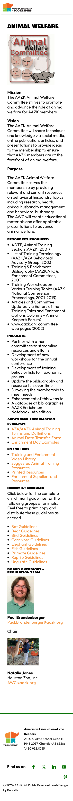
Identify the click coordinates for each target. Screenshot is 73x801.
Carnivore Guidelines (30, 539)
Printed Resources (27, 472)
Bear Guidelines (25, 530)
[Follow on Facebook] (33, 767)
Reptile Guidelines (27, 557)
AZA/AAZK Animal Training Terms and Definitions (35, 431)
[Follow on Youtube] (64, 767)
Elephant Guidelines (29, 544)
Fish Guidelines (24, 548)
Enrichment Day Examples (35, 442)
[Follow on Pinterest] (65, 777)
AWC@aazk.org (21, 682)
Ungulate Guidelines (29, 561)
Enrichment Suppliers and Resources (34, 478)
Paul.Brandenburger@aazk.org (35, 622)
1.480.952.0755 (34, 748)
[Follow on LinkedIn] (53, 767)
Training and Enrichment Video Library (33, 456)
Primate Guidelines (28, 552)
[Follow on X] (43, 767)
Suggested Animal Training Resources (35, 465)
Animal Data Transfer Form (36, 437)
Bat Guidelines (24, 526)
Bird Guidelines (24, 535)
